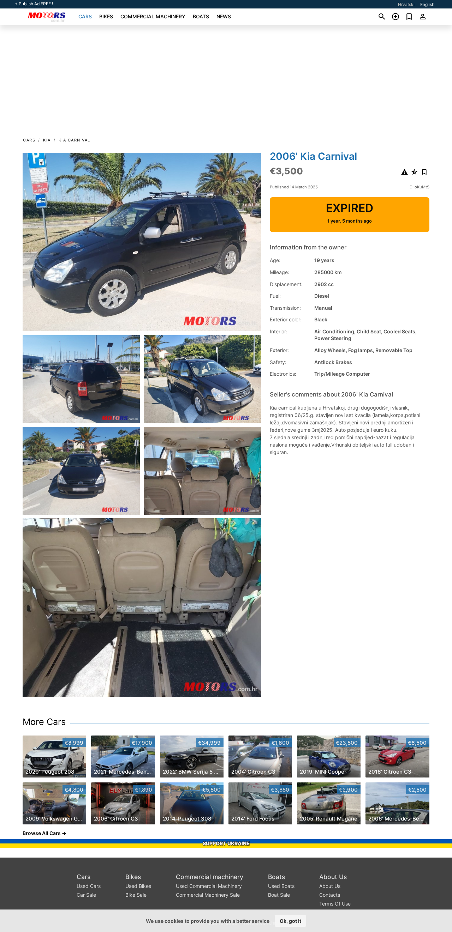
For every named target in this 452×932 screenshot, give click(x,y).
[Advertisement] (226, 83)
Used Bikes (138, 886)
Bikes (106, 16)
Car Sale (86, 895)
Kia (47, 140)
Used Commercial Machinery (209, 886)
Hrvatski (406, 4)
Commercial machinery (152, 16)
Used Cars (89, 886)
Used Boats (281, 886)
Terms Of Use (335, 904)
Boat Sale (279, 895)
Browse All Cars (42, 833)
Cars (85, 16)
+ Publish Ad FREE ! (34, 3)
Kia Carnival (74, 140)
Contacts (329, 895)
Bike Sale (136, 895)
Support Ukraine (226, 843)
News (223, 16)
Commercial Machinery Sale (208, 895)
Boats (201, 16)
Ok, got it (290, 921)
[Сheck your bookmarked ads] (409, 16)
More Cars (44, 721)
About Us (333, 876)
